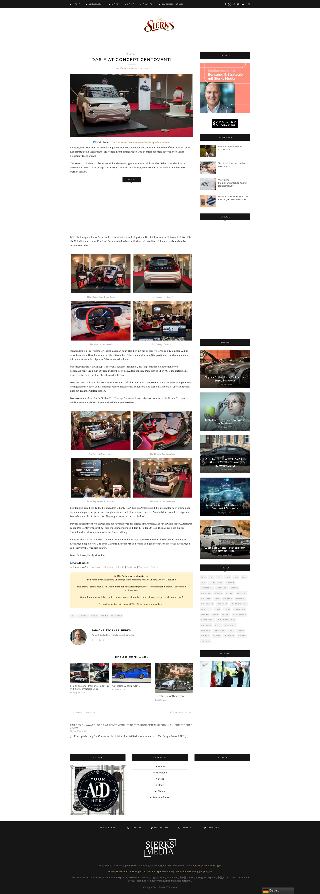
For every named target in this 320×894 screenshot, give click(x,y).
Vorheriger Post (84, 712)
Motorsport (239, 614)
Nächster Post (181, 712)
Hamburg (240, 598)
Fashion (241, 593)
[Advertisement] (131, 207)
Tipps (231, 630)
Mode (215, 614)
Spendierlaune (165, 871)
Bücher (218, 593)
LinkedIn (119, 566)
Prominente (207, 620)
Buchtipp (205, 593)
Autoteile (221, 588)
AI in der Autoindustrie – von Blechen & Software (225, 507)
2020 (203, 577)
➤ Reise (129, 4)
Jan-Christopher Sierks (111, 630)
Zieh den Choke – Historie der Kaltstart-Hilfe (225, 549)
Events (229, 593)
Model (225, 614)
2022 (220, 577)
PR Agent (217, 865)
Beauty (234, 588)
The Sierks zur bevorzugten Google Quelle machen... (140, 142)
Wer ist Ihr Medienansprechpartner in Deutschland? (233, 183)
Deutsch (274, 890)
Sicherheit (230, 625)
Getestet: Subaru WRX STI (127, 685)
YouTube (205, 641)
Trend (241, 630)
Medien (205, 614)
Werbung (229, 636)
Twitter (154, 566)
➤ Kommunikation (171, 4)
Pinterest (143, 566)
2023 (228, 577)
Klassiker (222, 604)
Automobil (206, 588)
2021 (212, 577)
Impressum (206, 871)
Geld (217, 598)
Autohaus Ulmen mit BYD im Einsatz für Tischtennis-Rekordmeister (225, 462)
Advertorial (216, 582)
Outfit (94, 616)
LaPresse (83, 616)
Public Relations (226, 620)
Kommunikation (239, 604)
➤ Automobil (94, 4)
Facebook (95, 566)
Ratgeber (206, 625)
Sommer (205, 630)
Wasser (217, 636)
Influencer (207, 604)
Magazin (132, 54)
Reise (218, 625)
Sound (104, 616)
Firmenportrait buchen (142, 871)
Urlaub (205, 636)
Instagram (107, 566)
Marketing (239, 609)
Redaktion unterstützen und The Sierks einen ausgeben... (131, 604)
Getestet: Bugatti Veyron (169, 696)
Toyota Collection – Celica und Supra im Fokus (225, 379)
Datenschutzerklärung (186, 871)
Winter (242, 636)
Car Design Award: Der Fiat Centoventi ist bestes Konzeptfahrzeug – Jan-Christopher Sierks (131, 726)
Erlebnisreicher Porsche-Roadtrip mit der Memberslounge (89, 687)
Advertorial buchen (118, 871)
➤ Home (75, 4)
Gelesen (228, 598)
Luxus (227, 609)
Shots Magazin (199, 865)
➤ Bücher (146, 4)
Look (217, 609)
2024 (236, 577)
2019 (73, 616)
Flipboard (131, 566)
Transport (116, 616)
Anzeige (230, 582)
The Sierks (219, 630)
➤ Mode (114, 4)
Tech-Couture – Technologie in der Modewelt (225, 421)
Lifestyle (206, 609)
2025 (244, 577)
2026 (203, 582)
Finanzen (206, 598)
